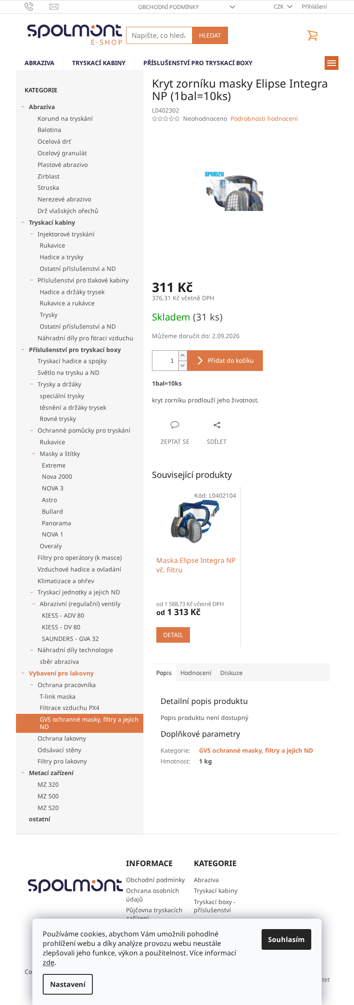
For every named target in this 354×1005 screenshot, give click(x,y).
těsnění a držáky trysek (73, 407)
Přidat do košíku (231, 360)
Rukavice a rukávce (67, 303)
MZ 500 (48, 796)
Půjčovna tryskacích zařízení (154, 914)
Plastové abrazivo (63, 164)
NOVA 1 (52, 534)
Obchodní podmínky (168, 7)
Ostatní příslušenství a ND (78, 268)
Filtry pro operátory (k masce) (80, 557)
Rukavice (52, 245)
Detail (173, 635)
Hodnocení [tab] (196, 673)
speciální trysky (62, 396)
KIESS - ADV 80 (63, 615)
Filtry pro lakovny (62, 761)
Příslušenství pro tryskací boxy (75, 349)
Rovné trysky (58, 419)
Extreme (54, 465)
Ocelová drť (54, 141)
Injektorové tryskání (66, 234)
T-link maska (58, 696)
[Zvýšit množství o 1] (182, 356)
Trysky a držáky (59, 384)
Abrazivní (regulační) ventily (80, 604)
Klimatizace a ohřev (66, 581)
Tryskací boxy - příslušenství (215, 906)
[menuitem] (39, 63)
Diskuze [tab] (231, 673)
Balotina (49, 130)
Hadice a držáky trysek (72, 292)
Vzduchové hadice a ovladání (79, 569)
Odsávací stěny (59, 750)
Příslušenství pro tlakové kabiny (83, 280)
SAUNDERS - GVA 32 (70, 638)
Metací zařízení (51, 773)
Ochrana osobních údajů (152, 894)
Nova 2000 (57, 476)
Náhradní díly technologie (75, 650)
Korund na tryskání (65, 118)
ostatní (39, 819)
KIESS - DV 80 (61, 627)
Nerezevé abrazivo (64, 199)
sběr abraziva (59, 661)
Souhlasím (286, 939)
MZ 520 (48, 808)
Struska (48, 187)
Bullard (52, 511)
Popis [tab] (164, 673)
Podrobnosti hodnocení (264, 118)
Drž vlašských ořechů (68, 211)
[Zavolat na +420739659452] (37, 6)
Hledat (210, 35)
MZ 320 (48, 784)
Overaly (51, 546)
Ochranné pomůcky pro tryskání (84, 430)
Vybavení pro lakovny (61, 673)
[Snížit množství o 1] (182, 366)
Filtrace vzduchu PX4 (69, 708)
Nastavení (67, 984)
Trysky (48, 315)
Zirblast (49, 176)
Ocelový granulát (62, 153)
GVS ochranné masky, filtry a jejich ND (89, 723)
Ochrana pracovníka (67, 685)
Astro (49, 500)
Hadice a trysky (61, 257)
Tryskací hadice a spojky (72, 361)
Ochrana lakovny (62, 738)
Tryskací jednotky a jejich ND (79, 592)
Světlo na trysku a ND (68, 372)
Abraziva (42, 107)
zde (48, 962)
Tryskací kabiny (52, 222)
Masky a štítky (60, 453)
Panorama (56, 523)
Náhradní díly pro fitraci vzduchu (85, 338)
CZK (279, 6)
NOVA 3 (52, 488)
